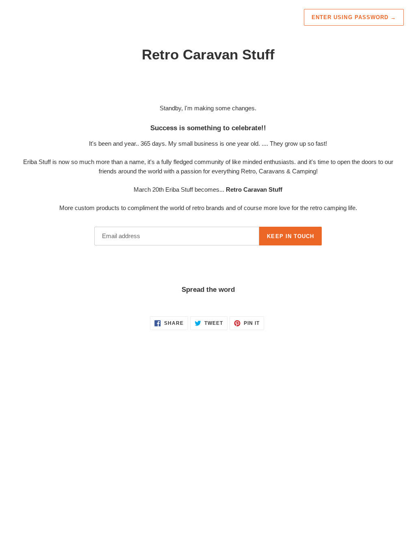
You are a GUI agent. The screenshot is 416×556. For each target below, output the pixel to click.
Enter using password (354, 17)
